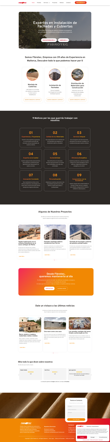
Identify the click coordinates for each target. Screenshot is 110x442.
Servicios (46, 2)
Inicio (33, 2)
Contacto (68, 2)
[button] (91, 375)
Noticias (62, 2)
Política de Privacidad (94, 439)
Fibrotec (39, 2)
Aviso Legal (100, 439)
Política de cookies (86, 439)
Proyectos (54, 2)
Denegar (93, 437)
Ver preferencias (103, 437)
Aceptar (82, 437)
